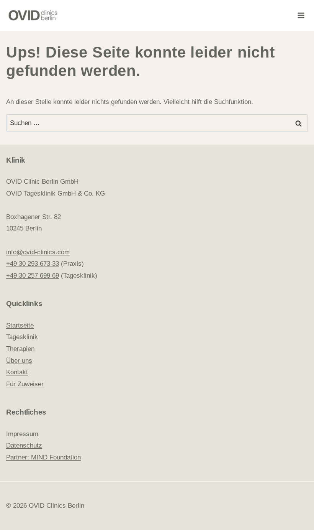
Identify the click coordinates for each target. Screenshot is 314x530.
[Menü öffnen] (301, 15)
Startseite (20, 325)
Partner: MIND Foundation (43, 457)
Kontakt (17, 372)
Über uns (19, 360)
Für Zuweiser (25, 384)
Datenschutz (24, 445)
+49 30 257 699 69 (32, 275)
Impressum (22, 434)
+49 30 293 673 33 (32, 263)
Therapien (20, 348)
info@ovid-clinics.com (38, 252)
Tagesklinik (22, 337)
